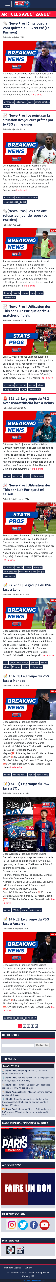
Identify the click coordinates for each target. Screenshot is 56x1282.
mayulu (16, 293)
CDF (6, 662)
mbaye (25, 293)
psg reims (17, 476)
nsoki (30, 102)
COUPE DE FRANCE (19, 662)
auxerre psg (9, 1017)
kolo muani (21, 102)
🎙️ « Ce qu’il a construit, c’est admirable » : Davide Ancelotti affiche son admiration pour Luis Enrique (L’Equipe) (26, 1102)
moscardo (32, 197)
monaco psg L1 (19, 774)
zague (6, 106)
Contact (28, 1267)
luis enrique (21, 385)
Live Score (26, 1281)
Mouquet (8, 389)
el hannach (9, 102)
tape (32, 293)
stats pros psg (10, 571)
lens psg (34, 662)
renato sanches (42, 102)
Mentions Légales (12, 1267)
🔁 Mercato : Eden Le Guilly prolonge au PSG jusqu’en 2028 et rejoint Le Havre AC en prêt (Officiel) (27, 1112)
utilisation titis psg (27, 571)
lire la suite (36, 94)
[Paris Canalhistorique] (11, 1249)
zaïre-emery (9, 297)
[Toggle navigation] (8, 4)
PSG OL (16, 910)
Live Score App (38, 1281)
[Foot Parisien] (20, 1249)
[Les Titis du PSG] (22, 4)
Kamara (7, 293)
